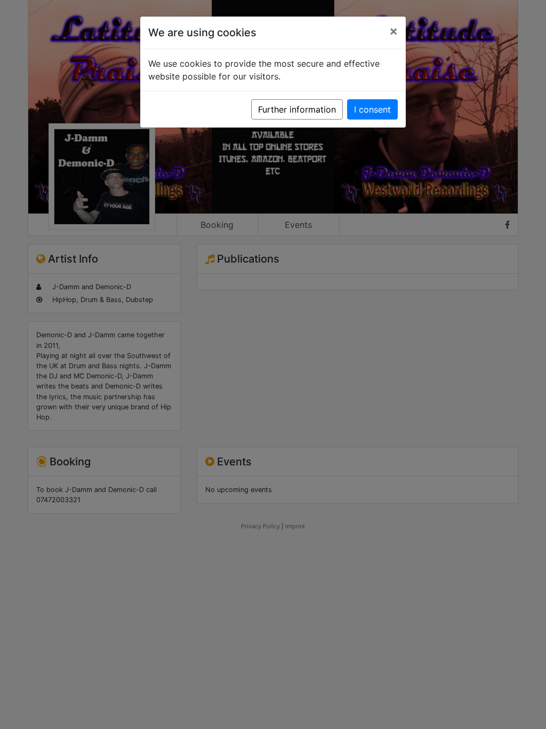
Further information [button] (297, 109)
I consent (372, 109)
